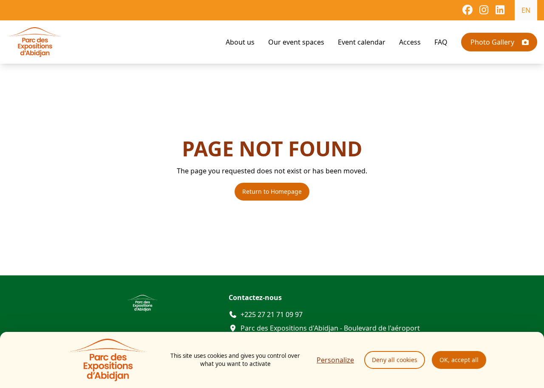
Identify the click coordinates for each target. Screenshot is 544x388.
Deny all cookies (394, 360)
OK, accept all (459, 360)
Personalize (335, 360)
